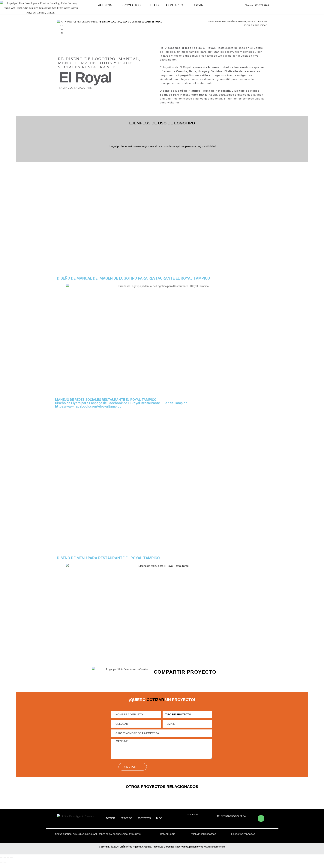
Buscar (196, 5)
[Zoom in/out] (11, 857)
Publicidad (261, 25)
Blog (154, 5)
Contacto (174, 5)
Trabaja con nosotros (203, 834)
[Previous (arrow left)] (1, 862)
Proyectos (144, 818)
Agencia (105, 5)
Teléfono (257, 5)
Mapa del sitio (167, 834)
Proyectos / (71, 21)
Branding (220, 21)
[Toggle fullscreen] (8, 857)
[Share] (4, 857)
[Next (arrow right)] (4, 862)
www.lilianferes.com (214, 846)
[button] (167, 679)
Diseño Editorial (236, 21)
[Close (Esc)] (1, 857)
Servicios (126, 818)
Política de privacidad (243, 834)
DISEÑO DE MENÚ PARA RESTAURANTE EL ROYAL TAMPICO (108, 558)
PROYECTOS (131, 5)
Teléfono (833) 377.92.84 (231, 816)
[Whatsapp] (261, 818)
